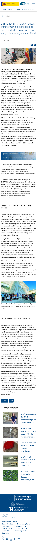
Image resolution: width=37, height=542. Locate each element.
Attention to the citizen (9, 521)
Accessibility (20, 528)
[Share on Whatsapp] (34, 45)
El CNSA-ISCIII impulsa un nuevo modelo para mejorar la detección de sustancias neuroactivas (28, 461)
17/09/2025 (5, 40)
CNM (11, 401)
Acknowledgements (20, 531)
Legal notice (6, 526)
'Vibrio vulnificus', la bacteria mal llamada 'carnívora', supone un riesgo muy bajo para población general (28, 475)
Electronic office (7, 524)
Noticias (4, 401)
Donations (5, 533)
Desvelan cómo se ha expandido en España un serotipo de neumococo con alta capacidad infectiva (28, 446)
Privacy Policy (18, 526)
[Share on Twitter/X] (31, 45)
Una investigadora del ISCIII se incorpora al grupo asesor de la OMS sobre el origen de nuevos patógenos (28, 418)
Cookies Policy (7, 528)
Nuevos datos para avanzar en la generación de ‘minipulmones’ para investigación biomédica (28, 432)
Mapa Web (5, 531)
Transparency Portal (23, 524)
